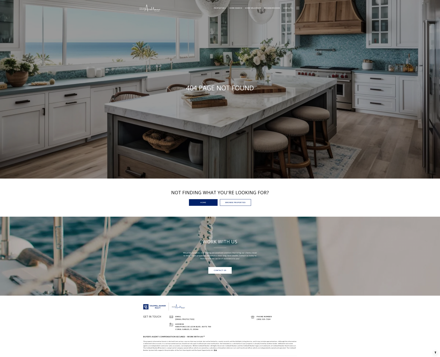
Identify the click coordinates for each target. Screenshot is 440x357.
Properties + (220, 8)
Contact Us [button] (220, 270)
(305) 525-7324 (263, 319)
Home (203, 202)
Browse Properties (235, 202)
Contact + (288, 8)
